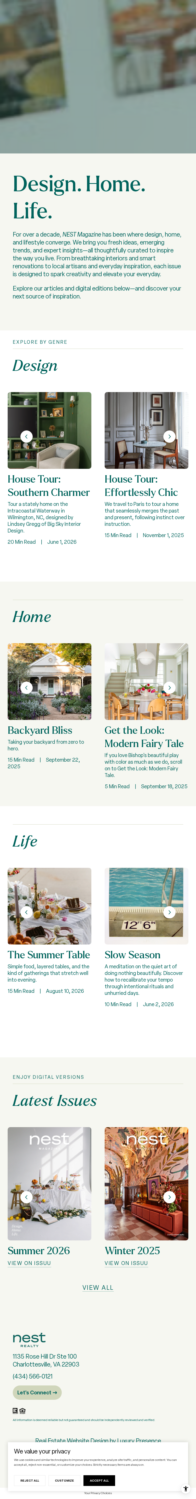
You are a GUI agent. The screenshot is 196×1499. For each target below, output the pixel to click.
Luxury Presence (139, 1441)
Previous (26, 436)
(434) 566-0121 (33, 1376)
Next (169, 436)
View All (98, 1288)
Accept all (99, 1480)
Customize (64, 1480)
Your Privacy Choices (98, 1493)
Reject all (29, 1480)
